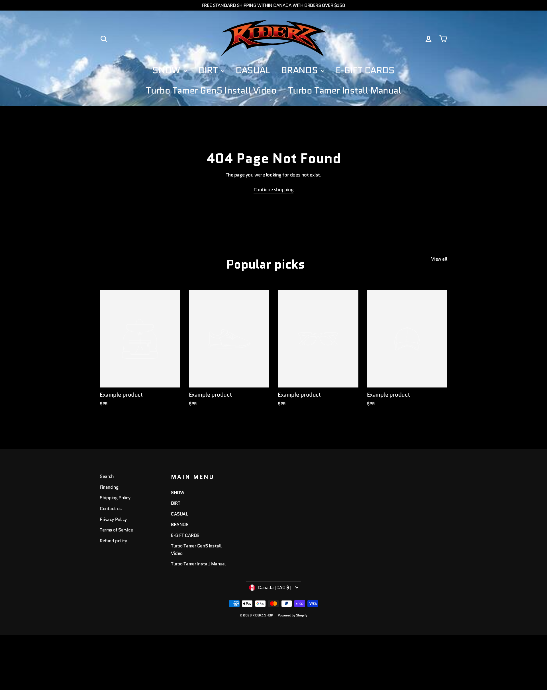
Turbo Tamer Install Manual (344, 90)
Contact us (111, 508)
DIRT (209, 70)
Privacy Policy (113, 519)
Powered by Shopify (292, 615)
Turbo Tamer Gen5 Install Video (211, 90)
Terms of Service (116, 530)
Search (107, 476)
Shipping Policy (115, 497)
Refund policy (113, 540)
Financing (109, 487)
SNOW (167, 70)
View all (439, 258)
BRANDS (300, 70)
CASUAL (253, 70)
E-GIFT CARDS (365, 70)
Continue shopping (274, 189)
